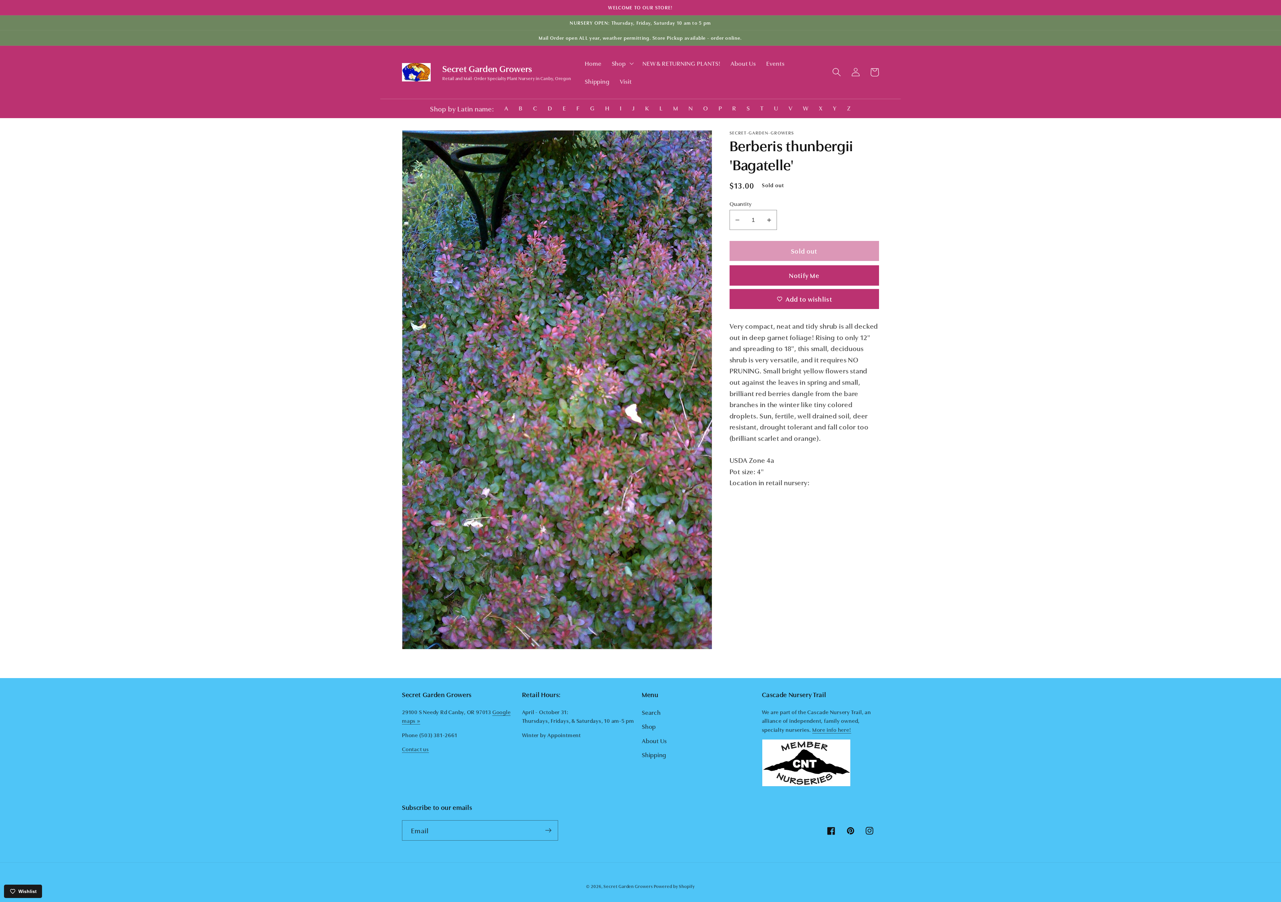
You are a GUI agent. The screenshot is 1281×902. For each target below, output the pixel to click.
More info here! (831, 729)
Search (651, 712)
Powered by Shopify (674, 886)
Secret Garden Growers (628, 886)
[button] (621, 63)
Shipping (654, 754)
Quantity (741, 203)
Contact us (415, 749)
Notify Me (804, 275)
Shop (649, 726)
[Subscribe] (548, 830)
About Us (654, 740)
